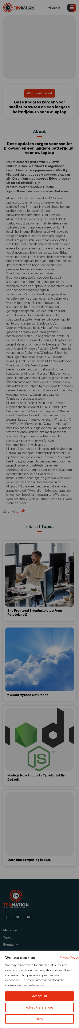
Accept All (39, 996)
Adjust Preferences (39, 1007)
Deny (39, 1019)
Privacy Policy (69, 957)
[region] (39, 989)
